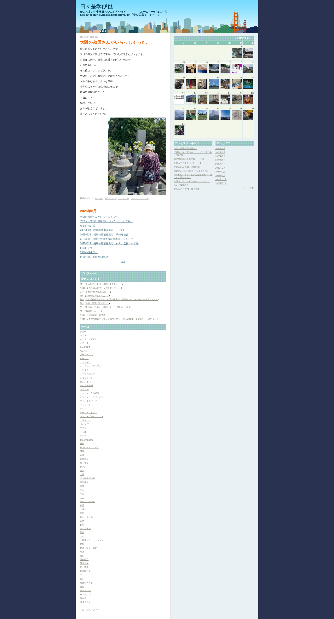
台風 (82, 474)
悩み (82, 497)
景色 (82, 521)
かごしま (84, 343)
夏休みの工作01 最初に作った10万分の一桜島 (108, 307)
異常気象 (84, 563)
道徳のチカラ (86, 582)
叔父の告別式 (87, 225)
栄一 (82, 284)
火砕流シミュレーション (91, 540)
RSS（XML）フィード (90, 610)
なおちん (84, 351)
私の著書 (84, 567)
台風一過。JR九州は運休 (94, 256)
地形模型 (84, 482)
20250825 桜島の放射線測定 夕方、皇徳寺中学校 (109, 243)
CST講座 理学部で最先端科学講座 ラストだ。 (107, 239)
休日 (82, 443)
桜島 (82, 525)
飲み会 (83, 598)
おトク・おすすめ (88, 339)
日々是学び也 (96, 6)
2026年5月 (220, 160)
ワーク (83, 436)
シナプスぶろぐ (87, 374)
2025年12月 (221, 179)
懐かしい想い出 (87, 501)
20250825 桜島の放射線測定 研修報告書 (104, 234)
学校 (82, 494)
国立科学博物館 (87, 478)
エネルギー (85, 362)
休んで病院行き (181, 185)
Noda (82, 288)
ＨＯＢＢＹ (85, 602)
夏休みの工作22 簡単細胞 (186, 167)
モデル (83, 428)
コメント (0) (123, 198)
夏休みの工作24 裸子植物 (186, 189)
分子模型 (84, 463)
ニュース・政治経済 (89, 393)
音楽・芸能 (85, 590)
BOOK (83, 332)
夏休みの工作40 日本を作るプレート (104, 284)
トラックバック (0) (140, 198)
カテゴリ (86, 326)
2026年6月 (220, 156)
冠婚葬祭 (84, 459)
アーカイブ (223, 143)
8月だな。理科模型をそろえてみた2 (191, 171)
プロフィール (89, 273)
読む (82, 579)
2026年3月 (220, 168)
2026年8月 (220, 148)
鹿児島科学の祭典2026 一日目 (189, 159)
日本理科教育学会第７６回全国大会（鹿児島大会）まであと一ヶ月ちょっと (122, 299)
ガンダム (84, 370)
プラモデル (85, 405)
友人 (82, 470)
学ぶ (82, 490)
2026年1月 (220, 175)
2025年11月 (221, 183)
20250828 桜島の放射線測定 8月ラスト (103, 230)
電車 (82, 586)
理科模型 (84, 559)
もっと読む (248, 188)
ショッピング (86, 378)
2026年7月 (220, 152)
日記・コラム (86, 517)
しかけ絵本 (85, 347)
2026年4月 (220, 164)
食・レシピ (85, 594)
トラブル (84, 389)
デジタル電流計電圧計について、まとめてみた (106, 221)
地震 (82, 486)
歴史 (82, 532)
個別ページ (110, 198)
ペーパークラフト (88, 412)
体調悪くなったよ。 (95, 311)
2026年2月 (220, 172)
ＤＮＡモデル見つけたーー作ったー (191, 163)
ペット (83, 409)
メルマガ (84, 424)
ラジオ (83, 432)
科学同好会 (85, 571)
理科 (82, 555)
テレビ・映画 (86, 385)
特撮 (82, 544)
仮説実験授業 (86, 439)
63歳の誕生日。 (89, 252)
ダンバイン (85, 381)
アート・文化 (86, 354)
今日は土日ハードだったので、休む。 (192, 181)
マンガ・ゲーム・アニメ (91, 416)
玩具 (82, 552)
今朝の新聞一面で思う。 (97, 303)
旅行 (82, 513)
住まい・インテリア (89, 447)
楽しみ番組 (85, 528)
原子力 (83, 467)
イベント (84, 358)
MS (81, 295)
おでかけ (99, 198)
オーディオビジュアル (90, 366)
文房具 (83, 509)
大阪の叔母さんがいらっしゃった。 (115, 42)
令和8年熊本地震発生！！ (98, 292)
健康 (82, 451)
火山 (82, 536)
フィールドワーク (88, 401)
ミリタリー (85, 420)
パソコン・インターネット (93, 397)
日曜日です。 (87, 247)
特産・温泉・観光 (88, 548)
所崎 (82, 505)
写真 (82, 455)
